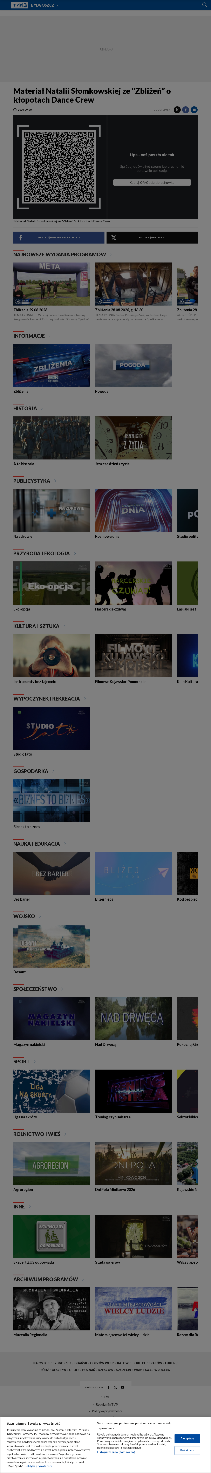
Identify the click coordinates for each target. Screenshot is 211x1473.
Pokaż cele (187, 1450)
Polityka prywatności (38, 1466)
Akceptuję (187, 1438)
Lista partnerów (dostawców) (116, 1452)
